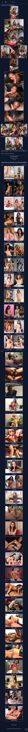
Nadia (14, 658)
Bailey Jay (9, 257)
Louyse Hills (9, 349)
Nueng (19, 287)
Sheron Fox (14, 566)
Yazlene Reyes (19, 241)
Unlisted (14, 489)
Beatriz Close (14, 643)
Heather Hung (19, 226)
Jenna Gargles (9, 180)
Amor (14, 412)
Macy (9, 195)
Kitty (19, 303)
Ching (14, 535)
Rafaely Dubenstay (9, 272)
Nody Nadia (19, 211)
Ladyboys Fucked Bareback (7, 5)
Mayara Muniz (19, 349)
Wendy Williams (14, 612)
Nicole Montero (14, 381)
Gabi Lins (9, 334)
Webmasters (14, 724)
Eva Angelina (14, 428)
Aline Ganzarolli (9, 211)
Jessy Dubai (19, 257)
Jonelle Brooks (14, 443)
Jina (7, 151)
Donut (14, 458)
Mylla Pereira (14, 597)
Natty (14, 474)
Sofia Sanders (19, 318)
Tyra (9, 318)
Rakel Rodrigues (14, 520)
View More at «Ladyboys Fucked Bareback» (14, 162)
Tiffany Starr (14, 628)
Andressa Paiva (19, 334)
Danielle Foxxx (14, 551)
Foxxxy (19, 272)
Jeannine (9, 241)
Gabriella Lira (14, 674)
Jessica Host (19, 195)
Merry (19, 180)
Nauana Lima (9, 226)
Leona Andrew (14, 505)
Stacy (14, 397)
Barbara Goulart (14, 366)
